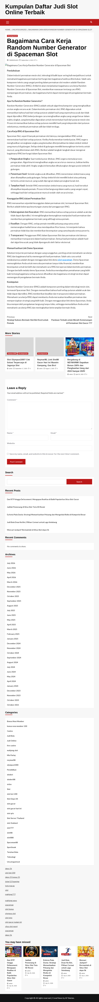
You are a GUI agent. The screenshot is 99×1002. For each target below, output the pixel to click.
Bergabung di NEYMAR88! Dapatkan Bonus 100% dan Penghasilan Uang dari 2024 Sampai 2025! (78, 365)
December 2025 (14, 587)
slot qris (10, 813)
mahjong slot (12, 750)
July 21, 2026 (49, 983)
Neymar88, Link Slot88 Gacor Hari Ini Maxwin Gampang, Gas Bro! (48, 362)
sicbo (9, 784)
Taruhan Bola (12, 852)
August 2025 (12, 606)
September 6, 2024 (27, 60)
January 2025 (12, 639)
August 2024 (12, 662)
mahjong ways (11, 900)
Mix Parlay (11, 755)
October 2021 (13, 705)
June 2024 (11, 672)
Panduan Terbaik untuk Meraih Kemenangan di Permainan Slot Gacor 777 (71, 320)
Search (9, 472)
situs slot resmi (11, 926)
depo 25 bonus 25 (12, 877)
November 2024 (14, 648)
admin (10, 368)
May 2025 (11, 620)
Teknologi (11, 857)
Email (54, 433)
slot (6, 890)
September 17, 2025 (21, 368)
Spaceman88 (12, 842)
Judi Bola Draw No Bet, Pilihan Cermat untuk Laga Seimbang (32, 522)
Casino (10, 731)
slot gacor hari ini (14, 808)
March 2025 (12, 629)
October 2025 (13, 596)
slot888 (10, 837)
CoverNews (57, 998)
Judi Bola (10, 736)
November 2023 (14, 695)
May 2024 (11, 676)
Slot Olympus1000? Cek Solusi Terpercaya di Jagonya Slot (18, 362)
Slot (8, 789)
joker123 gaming (12, 881)
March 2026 (12, 582)
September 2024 (14, 657)
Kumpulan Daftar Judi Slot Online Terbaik (41, 9)
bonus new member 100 (17, 726)
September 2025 (14, 601)
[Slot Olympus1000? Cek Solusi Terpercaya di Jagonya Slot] (19, 346)
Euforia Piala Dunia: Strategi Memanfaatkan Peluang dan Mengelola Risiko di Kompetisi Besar (46, 514)
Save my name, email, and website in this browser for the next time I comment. (44, 454)
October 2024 (13, 653)
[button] (7, 22)
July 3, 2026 (84, 975)
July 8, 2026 (66, 975)
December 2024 (14, 643)
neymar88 (11, 760)
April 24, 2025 (80, 374)
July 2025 (11, 610)
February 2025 (13, 634)
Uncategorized (12, 36)
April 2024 (11, 681)
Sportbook (11, 847)
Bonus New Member (15, 721)
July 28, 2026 (31, 973)
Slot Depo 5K (12, 799)
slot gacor (11, 804)
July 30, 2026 (13, 985)
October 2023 (13, 700)
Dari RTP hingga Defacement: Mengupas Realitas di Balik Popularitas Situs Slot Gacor (43, 499)
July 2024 (11, 667)
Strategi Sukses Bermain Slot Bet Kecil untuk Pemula (27, 320)
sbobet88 (11, 779)
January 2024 (12, 686)
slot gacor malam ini (13, 922)
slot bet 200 (12, 794)
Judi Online (11, 741)
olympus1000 (12, 353)
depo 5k (8, 868)
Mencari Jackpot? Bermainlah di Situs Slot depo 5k (28, 530)
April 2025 (11, 624)
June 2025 (11, 615)
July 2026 (11, 563)
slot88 (9, 833)
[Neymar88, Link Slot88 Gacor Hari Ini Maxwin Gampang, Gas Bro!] (49, 346)
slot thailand (12, 823)
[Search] (91, 22)
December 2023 (14, 691)
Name (10, 433)
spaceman (9, 905)
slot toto (8, 918)
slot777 (10, 828)
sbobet (10, 774)
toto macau (10, 886)
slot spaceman (65, 259)
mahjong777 (10, 894)
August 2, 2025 (49, 368)
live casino (11, 745)
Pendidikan (11, 770)
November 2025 (14, 591)
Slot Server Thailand (15, 818)
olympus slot (10, 913)
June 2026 (11, 568)
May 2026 (11, 572)
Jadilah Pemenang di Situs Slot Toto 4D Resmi (26, 507)
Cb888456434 (13, 60)
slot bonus (9, 909)
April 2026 (11, 577)
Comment (12, 400)
